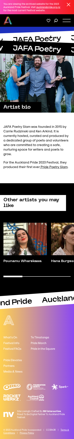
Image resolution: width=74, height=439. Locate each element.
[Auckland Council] (35, 398)
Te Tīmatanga (40, 337)
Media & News (12, 371)
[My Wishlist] (48, 20)
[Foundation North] (36, 387)
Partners (8, 366)
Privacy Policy (27, 433)
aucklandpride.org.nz (48, 7)
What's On (10, 337)
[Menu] (66, 20)
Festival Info (11, 343)
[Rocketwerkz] (11, 398)
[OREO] (11, 387)
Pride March (38, 343)
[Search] (56, 20)
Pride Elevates (12, 360)
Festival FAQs (12, 349)
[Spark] (59, 387)
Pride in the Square (43, 349)
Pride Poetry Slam (54, 167)
